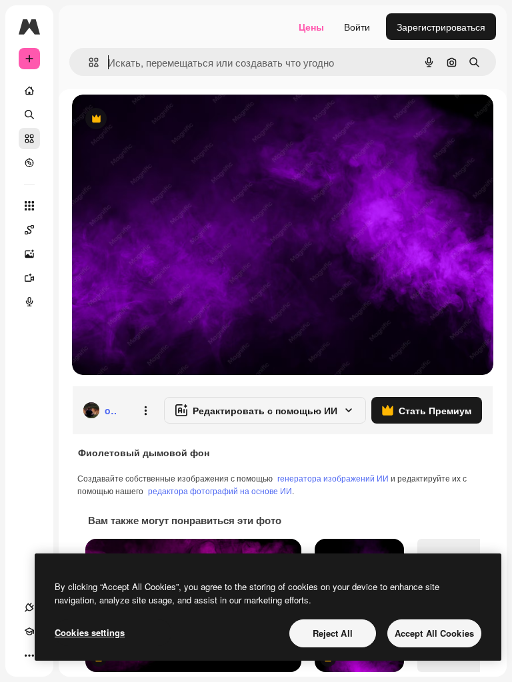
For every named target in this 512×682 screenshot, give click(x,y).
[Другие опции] (145, 410)
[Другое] (29, 655)
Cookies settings (90, 632)
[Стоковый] (29, 138)
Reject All (333, 633)
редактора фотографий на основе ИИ (220, 490)
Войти (357, 26)
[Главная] (29, 90)
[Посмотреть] (29, 162)
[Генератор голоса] (29, 301)
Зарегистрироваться (441, 26)
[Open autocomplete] (88, 62)
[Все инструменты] (29, 205)
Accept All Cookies (434, 633)
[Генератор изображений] (29, 253)
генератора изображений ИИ (333, 478)
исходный (161, 120)
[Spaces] (29, 229)
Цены (311, 26)
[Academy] (29, 631)
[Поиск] (29, 114)
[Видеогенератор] (29, 277)
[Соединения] (29, 607)
